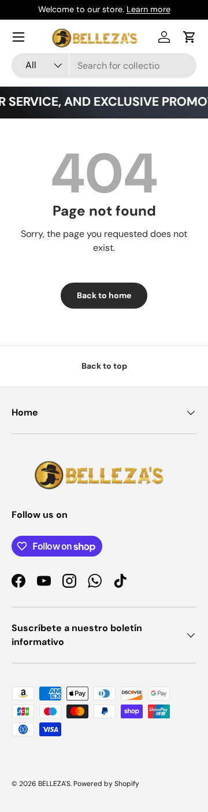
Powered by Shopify (106, 783)
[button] (189, 37)
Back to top (104, 366)
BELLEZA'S (54, 783)
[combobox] (104, 65)
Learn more (148, 9)
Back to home (104, 295)
